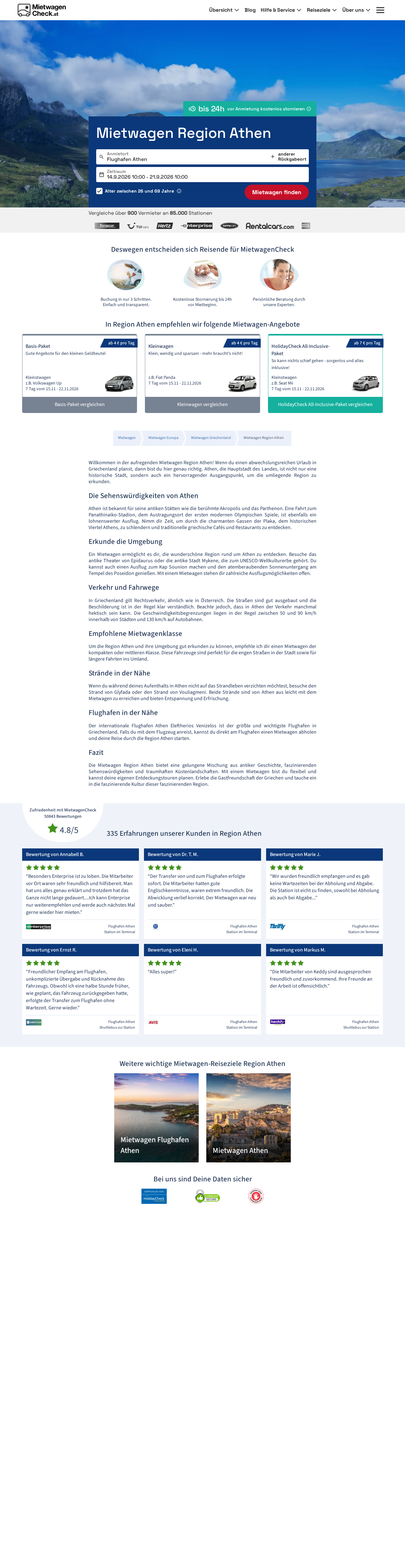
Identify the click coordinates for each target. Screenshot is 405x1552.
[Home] (42, 10)
